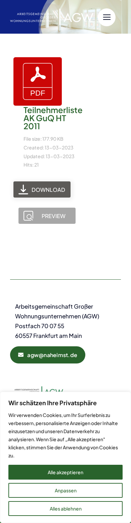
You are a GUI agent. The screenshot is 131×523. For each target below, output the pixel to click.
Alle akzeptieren (65, 472)
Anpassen (66, 490)
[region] (65, 457)
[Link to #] (107, 17)
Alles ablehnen (66, 508)
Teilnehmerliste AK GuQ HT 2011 (53, 118)
